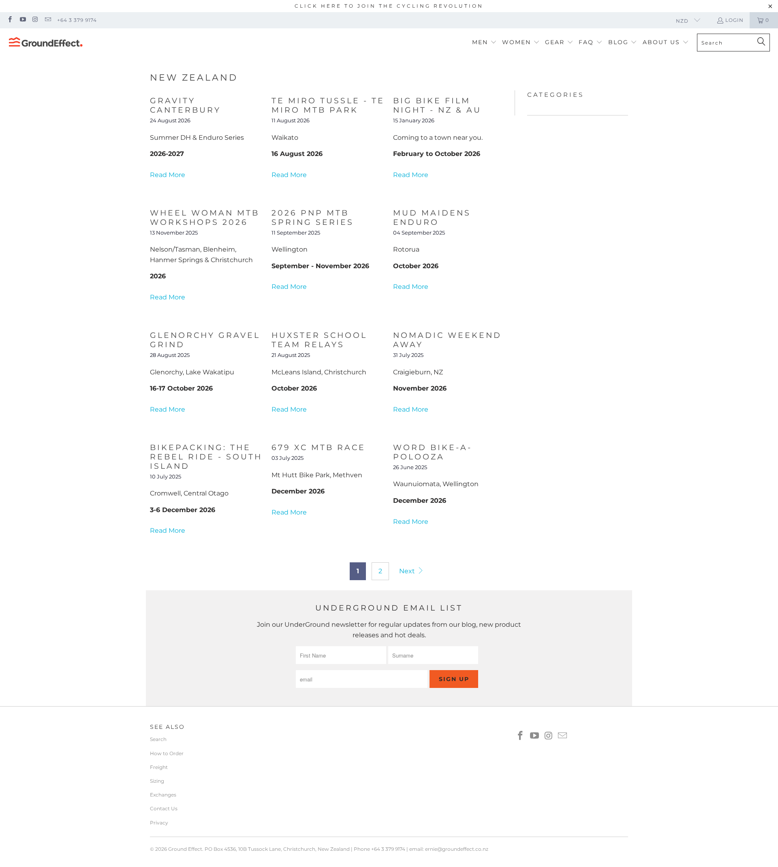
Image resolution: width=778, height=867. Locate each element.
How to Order (167, 753)
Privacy (159, 823)
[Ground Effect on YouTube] (22, 20)
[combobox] (733, 42)
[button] (484, 42)
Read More (167, 175)
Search (158, 739)
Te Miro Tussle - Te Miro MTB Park (328, 105)
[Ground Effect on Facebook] (9, 20)
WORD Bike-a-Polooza (432, 452)
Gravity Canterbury (185, 105)
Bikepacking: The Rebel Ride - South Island (206, 457)
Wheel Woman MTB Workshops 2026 (204, 217)
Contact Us (163, 808)
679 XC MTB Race (318, 447)
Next (408, 571)
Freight (159, 767)
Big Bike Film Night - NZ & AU (437, 105)
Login (734, 20)
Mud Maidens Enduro (432, 217)
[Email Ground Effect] (47, 20)
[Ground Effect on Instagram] (35, 20)
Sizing (157, 781)
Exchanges (163, 795)
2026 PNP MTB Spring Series (312, 217)
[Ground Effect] (45, 42)
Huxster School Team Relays (319, 340)
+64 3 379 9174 (77, 20)
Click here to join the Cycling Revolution (389, 6)
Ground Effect (185, 849)
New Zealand (194, 77)
